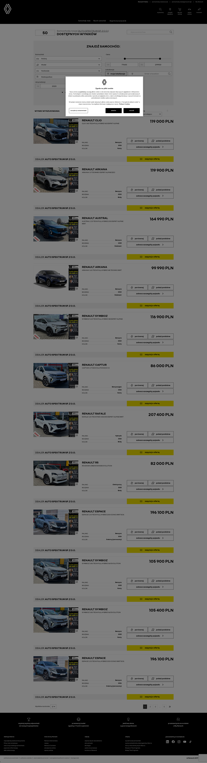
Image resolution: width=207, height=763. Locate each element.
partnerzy (83, 92)
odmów (113, 110)
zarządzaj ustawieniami (78, 110)
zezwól (131, 110)
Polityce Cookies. (124, 104)
